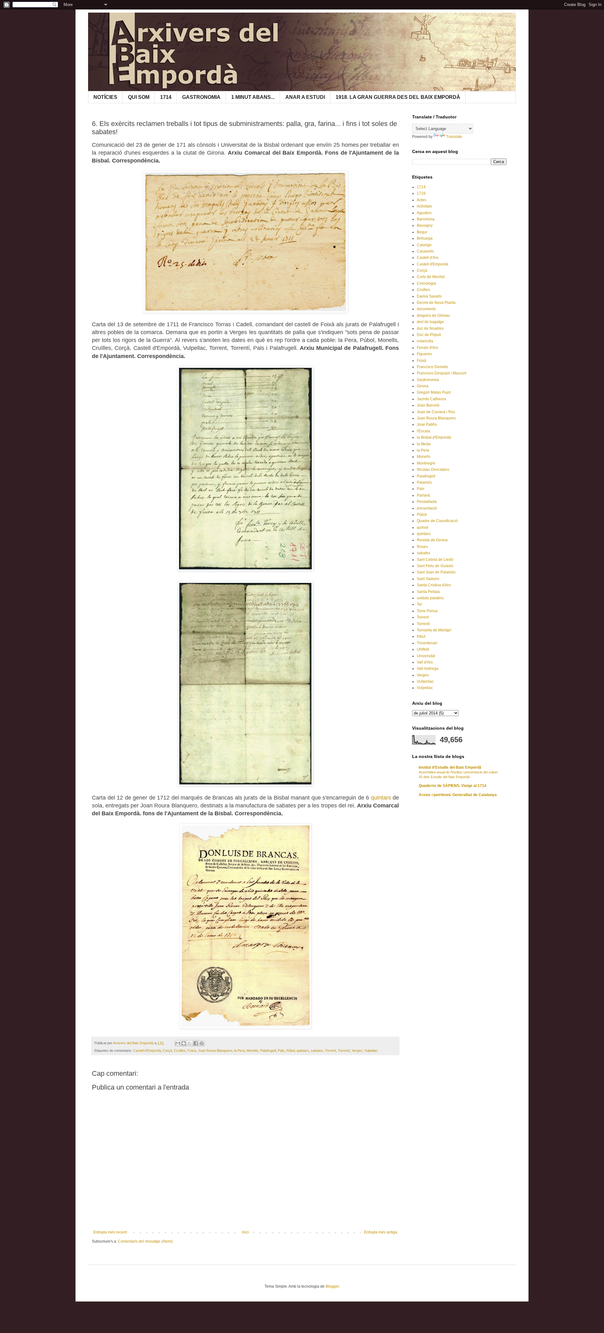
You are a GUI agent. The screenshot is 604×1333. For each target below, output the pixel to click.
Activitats (424, 206)
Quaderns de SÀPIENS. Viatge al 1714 (452, 785)
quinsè (422, 527)
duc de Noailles (430, 328)
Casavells (425, 251)
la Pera (239, 1050)
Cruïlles (180, 1050)
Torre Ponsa (427, 611)
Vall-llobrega (428, 668)
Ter (419, 604)
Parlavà (423, 495)
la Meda (424, 444)
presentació (427, 508)
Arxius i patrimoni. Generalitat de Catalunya (458, 795)
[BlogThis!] (184, 1043)
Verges (357, 1050)
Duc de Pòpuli (429, 335)
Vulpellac (371, 1050)
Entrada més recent (110, 1232)
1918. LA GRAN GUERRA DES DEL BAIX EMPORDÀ (398, 97)
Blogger (332, 1286)
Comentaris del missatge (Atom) (145, 1241)
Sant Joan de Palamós (436, 572)
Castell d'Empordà (147, 1050)
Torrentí (344, 1050)
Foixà (191, 1050)
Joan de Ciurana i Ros (436, 412)
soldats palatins (430, 598)
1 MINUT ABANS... (253, 97)
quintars (381, 798)
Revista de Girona (432, 540)
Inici (245, 1232)
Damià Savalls (429, 296)
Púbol (290, 1050)
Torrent (330, 1050)
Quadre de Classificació (437, 521)
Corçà (167, 1050)
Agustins (424, 213)
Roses (422, 546)
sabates (317, 1050)
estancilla (425, 341)
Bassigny (425, 225)
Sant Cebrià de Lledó (435, 559)
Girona (422, 386)
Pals (281, 1050)
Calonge (424, 245)
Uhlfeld (423, 649)
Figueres (424, 354)
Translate (454, 136)
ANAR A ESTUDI (305, 97)
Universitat (426, 656)
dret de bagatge (430, 322)
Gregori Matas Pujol (434, 392)
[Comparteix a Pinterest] (202, 1043)
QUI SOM (138, 97)
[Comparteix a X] (190, 1043)
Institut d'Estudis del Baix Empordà (450, 767)
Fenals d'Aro (427, 347)
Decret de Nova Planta (436, 302)
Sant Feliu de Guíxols (435, 566)
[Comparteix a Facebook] (196, 1043)
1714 (165, 97)
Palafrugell (268, 1050)
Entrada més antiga (380, 1232)
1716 (421, 193)
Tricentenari (427, 643)
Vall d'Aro (425, 662)
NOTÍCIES (105, 97)
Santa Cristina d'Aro (434, 585)
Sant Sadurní (428, 579)
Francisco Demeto (432, 367)
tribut (421, 636)
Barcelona (425, 219)
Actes (421, 200)
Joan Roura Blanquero (215, 1050)
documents (426, 309)
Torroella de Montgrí (434, 630)
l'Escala (423, 431)
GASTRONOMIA (201, 97)
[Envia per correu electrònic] (178, 1043)
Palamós (424, 482)
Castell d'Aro (428, 257)
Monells (252, 1050)
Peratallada (427, 501)
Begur (422, 232)
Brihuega (425, 238)
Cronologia (426, 283)
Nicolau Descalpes (433, 469)
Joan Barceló (428, 405)
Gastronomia (428, 380)
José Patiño (427, 424)
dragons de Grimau (433, 315)
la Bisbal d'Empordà (434, 437)
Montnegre (426, 463)
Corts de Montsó (431, 277)
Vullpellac (425, 681)
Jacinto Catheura (431, 399)
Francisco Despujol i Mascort (441, 373)
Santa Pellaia (428, 592)
